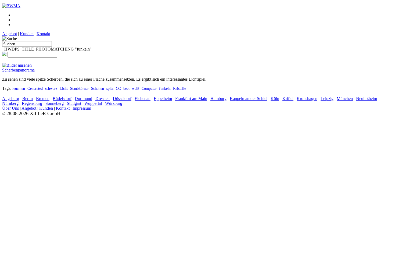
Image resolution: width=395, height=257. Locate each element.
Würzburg (113, 103)
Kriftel (287, 98)
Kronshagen (307, 98)
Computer (149, 88)
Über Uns (10, 108)
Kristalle (179, 88)
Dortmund (83, 98)
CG (118, 88)
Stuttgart (74, 103)
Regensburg (32, 103)
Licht (64, 88)
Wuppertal (93, 103)
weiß (135, 88)
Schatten (97, 88)
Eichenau (142, 98)
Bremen (42, 98)
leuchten (18, 88)
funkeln (165, 88)
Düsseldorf (122, 98)
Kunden (27, 33)
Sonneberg (54, 103)
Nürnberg (10, 103)
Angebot (9, 33)
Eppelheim (163, 98)
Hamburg (218, 98)
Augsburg (10, 98)
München (345, 98)
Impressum (82, 108)
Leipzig (327, 98)
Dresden (102, 98)
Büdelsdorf (62, 98)
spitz (109, 88)
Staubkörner (79, 88)
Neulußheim (366, 98)
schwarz (51, 88)
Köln (275, 98)
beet (126, 88)
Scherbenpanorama (18, 70)
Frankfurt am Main (191, 98)
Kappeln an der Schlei (248, 98)
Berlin (27, 98)
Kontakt (43, 33)
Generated (35, 88)
